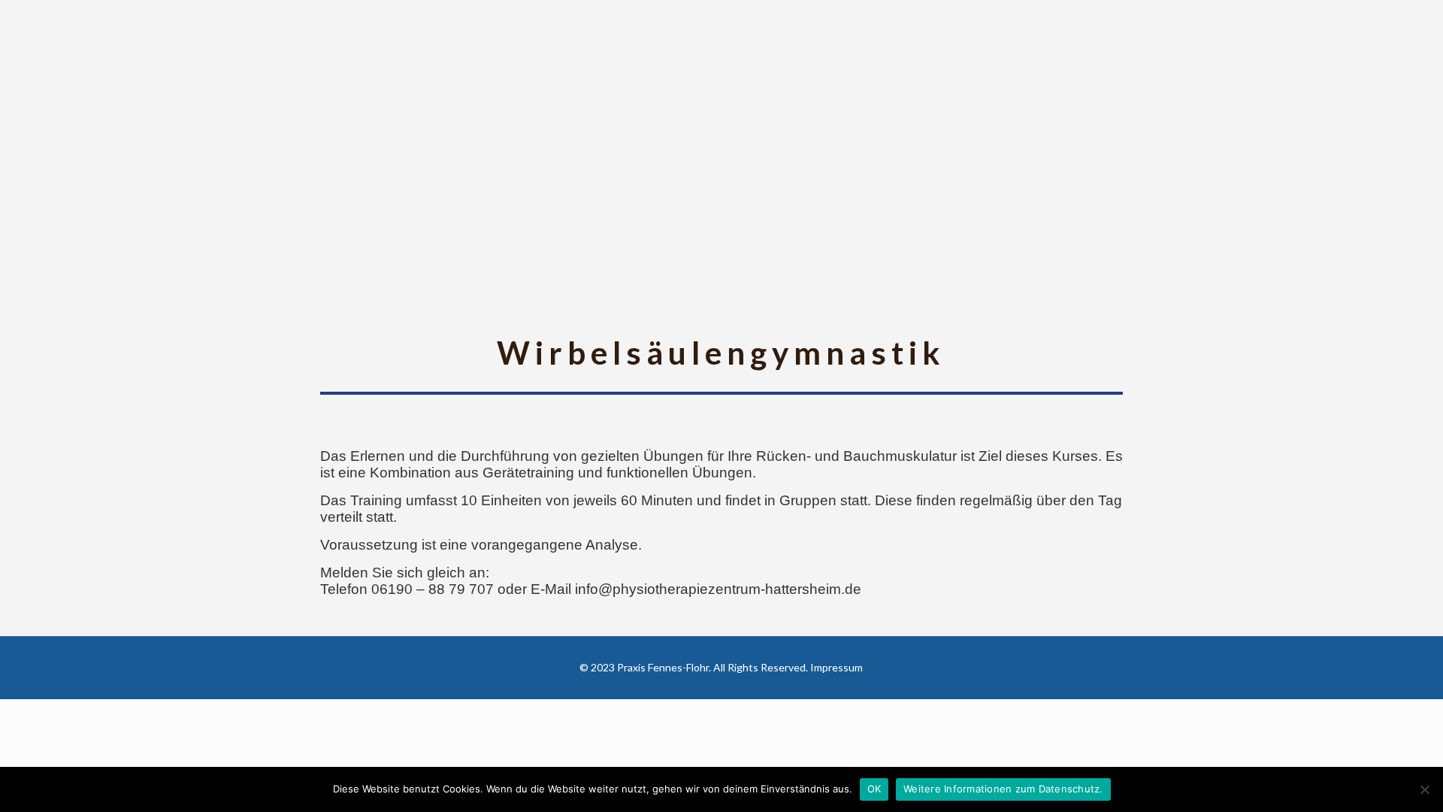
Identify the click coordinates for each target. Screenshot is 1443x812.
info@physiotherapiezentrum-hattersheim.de (718, 589)
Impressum (836, 667)
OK (874, 789)
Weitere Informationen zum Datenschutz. (1003, 789)
